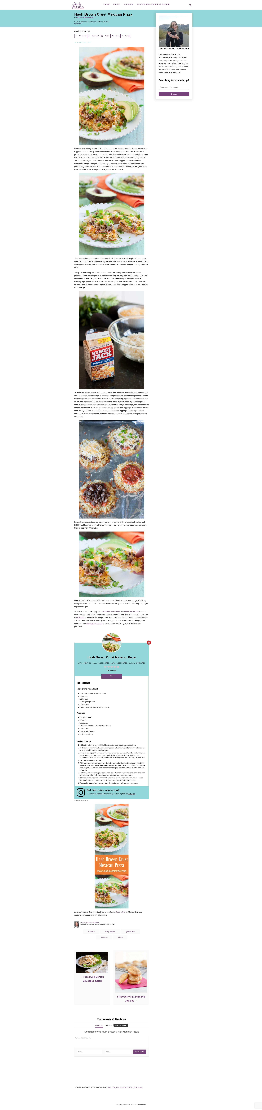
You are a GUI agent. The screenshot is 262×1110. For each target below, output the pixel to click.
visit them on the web (111, 612)
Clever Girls (120, 912)
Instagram (131, 794)
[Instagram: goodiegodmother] (82, 792)
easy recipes (110, 932)
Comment (139, 1052)
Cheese (91, 932)
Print (111, 676)
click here (80, 618)
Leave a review (120, 1025)
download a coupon (94, 623)
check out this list (131, 612)
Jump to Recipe (83, 42)
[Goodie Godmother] (79, 5)
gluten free (130, 932)
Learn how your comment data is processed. (125, 1087)
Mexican (104, 937)
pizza (120, 937)
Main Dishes (77, 23)
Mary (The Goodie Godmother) (85, 17)
